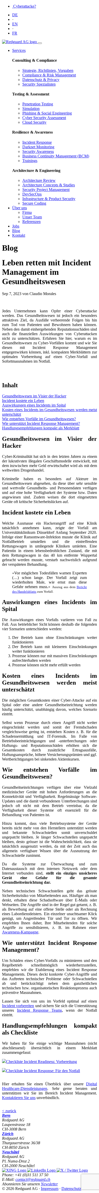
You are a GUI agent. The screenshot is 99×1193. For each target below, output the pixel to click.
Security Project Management (46, 189)
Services (19, 50)
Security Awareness (38, 151)
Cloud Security (34, 122)
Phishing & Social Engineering (47, 113)
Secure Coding (34, 203)
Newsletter (49, 1184)
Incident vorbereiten (18, 1006)
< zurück (9, 1111)
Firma (27, 212)
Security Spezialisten (39, 84)
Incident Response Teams (39, 1010)
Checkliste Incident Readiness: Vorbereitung (41, 1061)
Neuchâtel (10, 1152)
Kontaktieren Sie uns (19, 1097)
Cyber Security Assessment (44, 118)
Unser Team (32, 217)
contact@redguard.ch (32, 1179)
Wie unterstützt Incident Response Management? (41, 423)
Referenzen (31, 221)
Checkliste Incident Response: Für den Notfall (43, 1071)
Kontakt (18, 235)
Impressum (49, 1188)
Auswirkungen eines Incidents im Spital (34, 405)
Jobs (15, 226)
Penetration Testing (37, 104)
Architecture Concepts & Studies (48, 185)
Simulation (31, 108)
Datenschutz (71, 1188)
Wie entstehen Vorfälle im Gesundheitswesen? (39, 419)
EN (15, 24)
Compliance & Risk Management (49, 75)
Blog (16, 231)
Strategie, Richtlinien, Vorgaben (47, 70)
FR (14, 33)
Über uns (19, 208)
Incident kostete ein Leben (23, 400)
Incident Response (37, 142)
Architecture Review (39, 180)
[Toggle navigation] (40, 43)
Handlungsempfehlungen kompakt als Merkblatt (40, 428)
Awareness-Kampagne (20, 932)
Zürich (7, 1134)
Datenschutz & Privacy (40, 79)
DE (15, 15)
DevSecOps (32, 194)
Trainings (29, 160)
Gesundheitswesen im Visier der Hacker (34, 396)
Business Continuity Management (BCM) (55, 156)
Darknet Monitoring (38, 147)
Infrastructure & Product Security (48, 199)
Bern (6, 1115)
